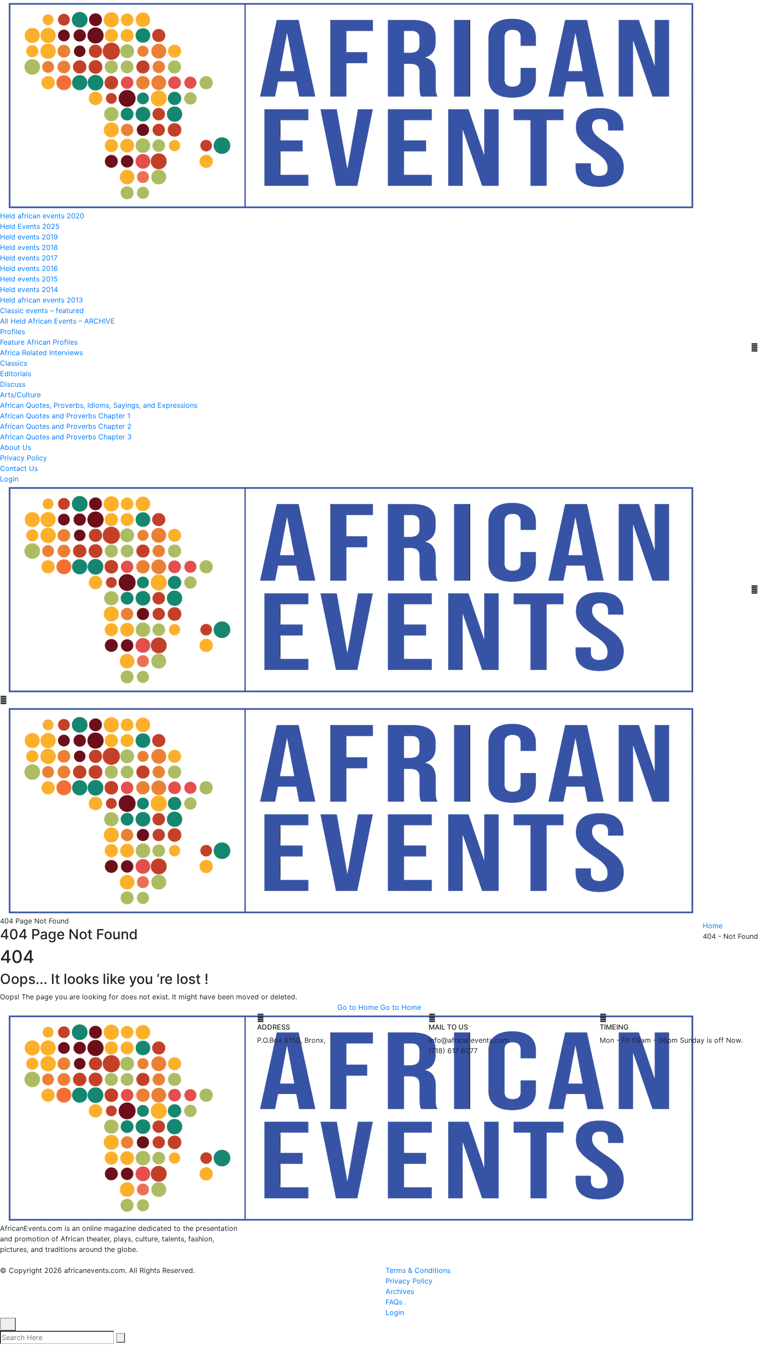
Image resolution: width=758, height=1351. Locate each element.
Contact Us (19, 468)
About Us (15, 447)
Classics (13, 363)
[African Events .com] (351, 104)
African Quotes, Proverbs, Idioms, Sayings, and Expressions (98, 405)
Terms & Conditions (418, 1270)
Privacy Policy (23, 457)
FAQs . (396, 1302)
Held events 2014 (29, 289)
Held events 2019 (29, 236)
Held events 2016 (29, 268)
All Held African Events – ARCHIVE (57, 321)
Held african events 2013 (41, 300)
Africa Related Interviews (41, 352)
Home (712, 925)
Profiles (12, 331)
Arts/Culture (20, 394)
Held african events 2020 (42, 215)
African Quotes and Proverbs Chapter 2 (66, 426)
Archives (400, 1291)
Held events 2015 (29, 278)
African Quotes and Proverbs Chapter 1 (65, 415)
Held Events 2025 (30, 226)
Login (9, 478)
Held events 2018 (29, 247)
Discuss (12, 384)
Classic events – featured (42, 310)
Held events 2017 (28, 257)
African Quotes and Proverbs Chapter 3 (66, 436)
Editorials (15, 373)
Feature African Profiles (39, 342)
